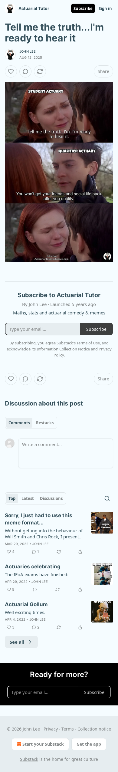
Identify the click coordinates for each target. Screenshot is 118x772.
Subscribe (83, 8)
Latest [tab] (27, 498)
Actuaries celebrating (33, 566)
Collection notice (94, 729)
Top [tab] (11, 498)
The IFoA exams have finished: (36, 574)
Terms (67, 729)
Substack (29, 759)
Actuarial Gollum (26, 604)
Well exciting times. (25, 612)
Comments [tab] (19, 422)
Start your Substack (43, 744)
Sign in (105, 8)
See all (17, 642)
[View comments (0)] (25, 71)
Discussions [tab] (51, 498)
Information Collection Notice (63, 349)
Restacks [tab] (45, 422)
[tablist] (31, 423)
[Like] (11, 71)
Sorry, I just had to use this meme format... (38, 519)
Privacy (51, 729)
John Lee (27, 51)
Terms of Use (88, 343)
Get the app (89, 744)
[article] (59, 533)
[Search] (107, 498)
